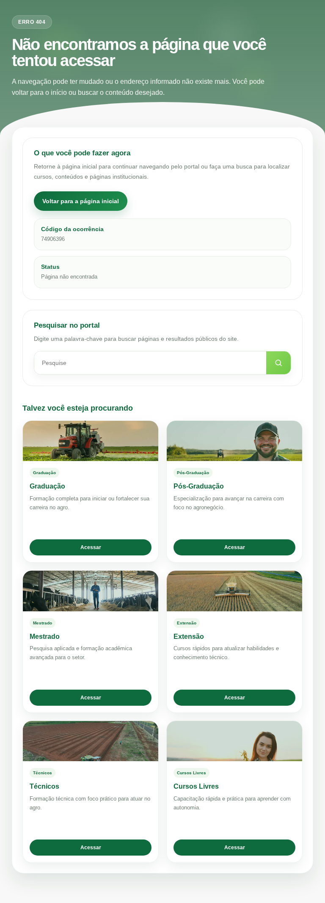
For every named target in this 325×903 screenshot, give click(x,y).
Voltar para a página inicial (80, 201)
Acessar (90, 547)
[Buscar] (278, 362)
